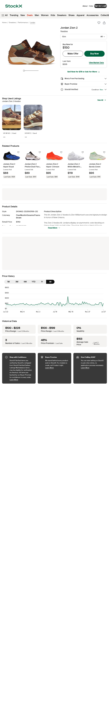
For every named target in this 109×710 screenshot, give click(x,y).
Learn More (21, 380)
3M (17, 281)
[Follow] (18, 152)
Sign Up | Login (100, 6)
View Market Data (96, 62)
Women (45, 15)
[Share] (104, 22)
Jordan (32, 22)
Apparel (80, 15)
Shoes (71, 15)
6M (25, 281)
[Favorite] (99, 22)
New (22, 15)
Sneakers (61, 15)
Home (4, 22)
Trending (14, 15)
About (85, 7)
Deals (30, 15)
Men (37, 15)
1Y (42, 281)
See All (100, 100)
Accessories (92, 15)
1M (8, 281)
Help (91, 6)
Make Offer (73, 53)
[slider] (24, 70)
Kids (53, 15)
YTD (33, 281)
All (6, 15)
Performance (23, 22)
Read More (52, 228)
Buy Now (94, 53)
